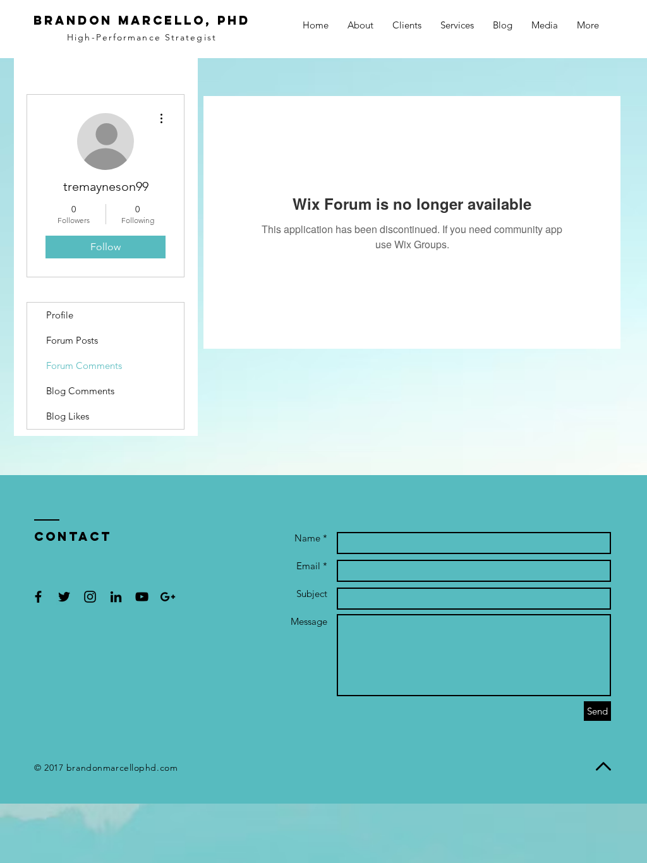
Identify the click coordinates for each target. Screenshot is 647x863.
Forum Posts (72, 340)
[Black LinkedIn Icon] (116, 597)
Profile (59, 315)
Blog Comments (80, 391)
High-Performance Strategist (142, 37)
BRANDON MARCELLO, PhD (141, 20)
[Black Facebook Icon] (38, 597)
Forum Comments (84, 365)
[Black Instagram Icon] (90, 597)
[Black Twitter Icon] (64, 597)
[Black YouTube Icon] (142, 597)
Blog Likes (67, 416)
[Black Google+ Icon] (168, 597)
